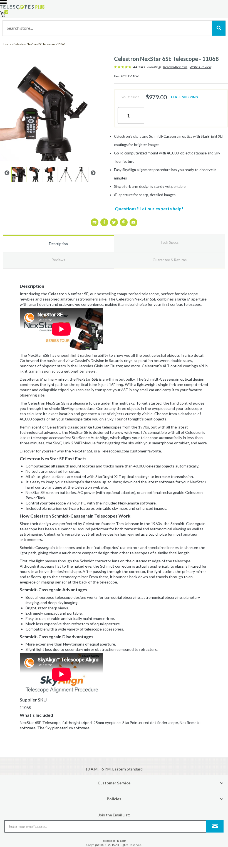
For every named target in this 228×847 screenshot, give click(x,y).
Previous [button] (7, 173)
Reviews (58, 260)
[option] (19, 174)
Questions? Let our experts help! (149, 208)
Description (58, 244)
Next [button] (93, 173)
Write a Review (200, 67)
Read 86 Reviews (175, 67)
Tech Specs (169, 242)
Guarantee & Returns (170, 260)
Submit (215, 826)
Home (7, 44)
